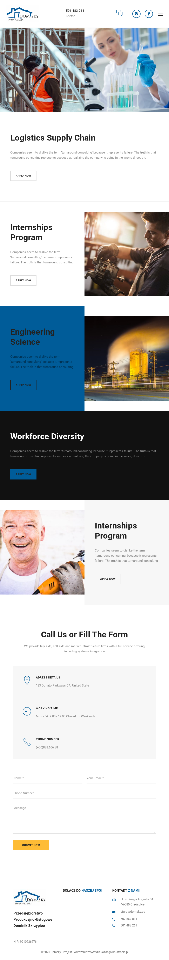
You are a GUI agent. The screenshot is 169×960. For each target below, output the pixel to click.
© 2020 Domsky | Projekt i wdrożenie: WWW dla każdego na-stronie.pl (84, 952)
